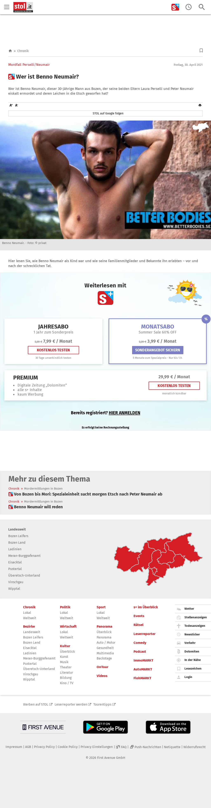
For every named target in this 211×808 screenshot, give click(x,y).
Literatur (66, 672)
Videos (102, 676)
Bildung (66, 678)
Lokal (27, 613)
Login (188, 677)
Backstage (104, 658)
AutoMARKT (143, 669)
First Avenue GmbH (111, 758)
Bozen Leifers (18, 536)
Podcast (140, 652)
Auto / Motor (106, 642)
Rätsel (138, 625)
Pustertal (15, 569)
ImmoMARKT (143, 660)
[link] (85, 494)
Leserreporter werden (71, 704)
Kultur (65, 646)
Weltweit (29, 618)
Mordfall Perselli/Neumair (29, 65)
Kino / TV (66, 683)
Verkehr (190, 643)
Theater (66, 667)
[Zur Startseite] (10, 51)
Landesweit (17, 529)
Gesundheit (105, 648)
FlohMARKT (142, 678)
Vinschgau (15, 582)
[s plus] (175, 7)
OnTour (102, 667)
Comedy (140, 643)
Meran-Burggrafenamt (24, 556)
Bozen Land (17, 542)
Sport (101, 607)
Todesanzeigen (194, 626)
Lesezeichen (193, 668)
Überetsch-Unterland (24, 575)
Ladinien (14, 549)
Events (139, 616)
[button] (201, 50)
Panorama (104, 627)
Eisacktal (15, 562)
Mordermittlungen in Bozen (43, 488)
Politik (65, 607)
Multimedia (105, 653)
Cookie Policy (68, 747)
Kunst (64, 657)
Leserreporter (145, 634)
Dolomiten (191, 651)
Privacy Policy (44, 747)
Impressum (14, 747)
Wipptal (14, 589)
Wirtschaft (68, 627)
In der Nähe (192, 660)
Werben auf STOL (35, 704)
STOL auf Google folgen (108, 113)
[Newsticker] (188, 7)
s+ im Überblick (146, 607)
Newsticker (192, 634)
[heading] (105, 76)
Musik (64, 662)
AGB (28, 747)
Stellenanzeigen (195, 617)
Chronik (23, 51)
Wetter (189, 609)
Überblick (67, 652)
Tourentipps (102, 704)
